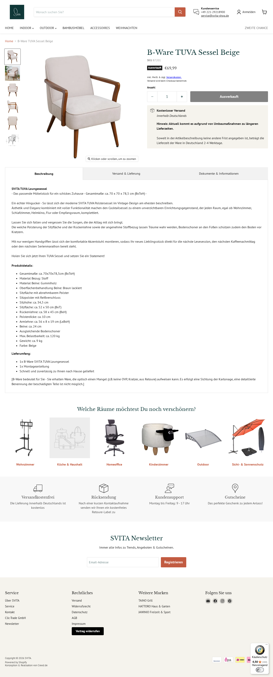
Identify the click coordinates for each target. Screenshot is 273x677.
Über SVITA (12, 600)
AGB (74, 618)
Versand (77, 600)
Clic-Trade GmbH (15, 618)
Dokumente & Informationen (219, 173)
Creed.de (43, 665)
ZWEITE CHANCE (256, 28)
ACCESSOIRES (100, 28)
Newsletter (12, 624)
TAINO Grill (145, 600)
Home (9, 41)
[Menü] (266, 645)
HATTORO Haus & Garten (154, 606)
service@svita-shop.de (215, 15)
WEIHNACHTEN (126, 28)
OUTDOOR (47, 28)
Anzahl (151, 87)
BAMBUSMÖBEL (73, 28)
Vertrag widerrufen (88, 631)
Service (9, 606)
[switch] (260, 669)
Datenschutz (80, 612)
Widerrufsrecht (81, 606)
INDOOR (26, 28)
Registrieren (173, 562)
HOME (9, 28)
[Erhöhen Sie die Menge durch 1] (182, 96)
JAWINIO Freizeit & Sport (154, 612)
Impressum (79, 624)
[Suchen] (180, 12)
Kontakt (10, 612)
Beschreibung (44, 174)
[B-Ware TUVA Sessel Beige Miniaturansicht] (12, 57)
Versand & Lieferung (126, 173)
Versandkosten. (174, 77)
